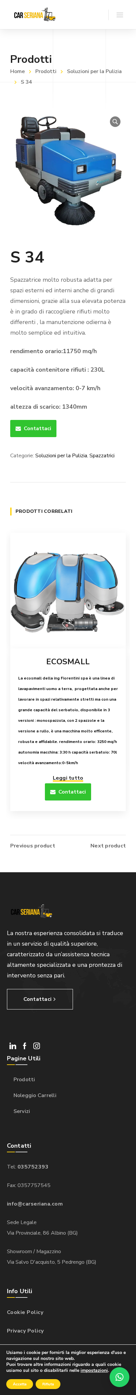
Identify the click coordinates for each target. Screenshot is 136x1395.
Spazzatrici (102, 455)
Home (17, 71)
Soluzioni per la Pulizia (94, 71)
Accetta (19, 1384)
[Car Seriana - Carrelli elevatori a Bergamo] (34, 14)
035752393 (33, 1166)
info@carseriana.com (35, 1204)
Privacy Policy (25, 1330)
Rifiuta (48, 1384)
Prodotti (45, 71)
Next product (108, 845)
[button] (115, 121)
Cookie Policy (25, 1312)
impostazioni (94, 1371)
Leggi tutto (68, 778)
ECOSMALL (68, 661)
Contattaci (37, 428)
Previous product (32, 845)
